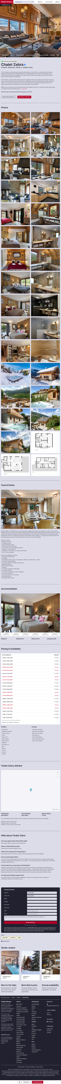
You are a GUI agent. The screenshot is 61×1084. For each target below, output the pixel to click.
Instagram (50, 1021)
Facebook (13, 937)
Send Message (31, 922)
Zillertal (33, 1037)
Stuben (33, 1035)
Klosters (33, 1008)
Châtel (17, 1013)
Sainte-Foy (19, 1049)
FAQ (58, 55)
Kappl (33, 1024)
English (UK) (50, 1028)
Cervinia (34, 1048)
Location (52, 55)
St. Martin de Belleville (21, 1055)
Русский (49, 1030)
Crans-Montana (35, 1004)
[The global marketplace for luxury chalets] (6, 2)
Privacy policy (39, 1067)
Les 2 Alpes (19, 1030)
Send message (38, 1082)
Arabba (33, 1044)
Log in (58, 1)
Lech (33, 1028)
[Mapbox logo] (55, 809)
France (30, 67)
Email (5, 910)
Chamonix (18, 1006)
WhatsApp (5, 937)
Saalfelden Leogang (36, 1029)
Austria (34, 1021)
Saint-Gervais (19, 1047)
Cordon (18, 1015)
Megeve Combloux (21, 1039)
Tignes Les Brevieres (21, 1058)
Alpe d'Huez (19, 1004)
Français (49, 1032)
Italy (33, 1041)
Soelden (34, 1031)
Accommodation (30, 55)
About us (40, 1)
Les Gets (18, 1036)
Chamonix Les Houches (22, 1009)
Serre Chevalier (20, 1053)
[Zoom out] (58, 775)
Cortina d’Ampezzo (36, 1049)
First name (6, 904)
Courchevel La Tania (21, 1024)
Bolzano (33, 1046)
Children (6, 901)
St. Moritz (34, 1013)
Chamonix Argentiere (21, 1008)
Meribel (25, 67)
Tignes (18, 1056)
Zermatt (33, 1019)
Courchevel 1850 (20, 1023)
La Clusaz (18, 1026)
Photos (12, 55)
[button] (31, 790)
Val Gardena (34, 1051)
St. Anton (34, 1033)
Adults (5, 898)
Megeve (18, 1038)
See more (24, 88)
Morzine (18, 1043)
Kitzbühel (34, 1026)
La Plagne (18, 1028)
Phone (5, 913)
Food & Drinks (20, 55)
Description (5, 55)
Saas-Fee (34, 1011)
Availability (26, 1082)
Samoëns (18, 1051)
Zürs (33, 1039)
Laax (33, 1009)
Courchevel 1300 (20, 1017)
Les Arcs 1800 (19, 1034)
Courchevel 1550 (20, 1019)
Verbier (33, 1015)
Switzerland (35, 1001)
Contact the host (25, 97)
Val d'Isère (18, 1060)
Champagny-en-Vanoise (22, 1011)
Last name (6, 907)
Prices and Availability (8, 97)
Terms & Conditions (50, 929)
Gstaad (33, 1006)
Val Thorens (19, 1062)
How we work (49, 1)
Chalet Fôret (26, 977)
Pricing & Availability (42, 55)
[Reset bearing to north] (58, 777)
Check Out (6, 895)
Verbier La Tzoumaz (36, 1017)
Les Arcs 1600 (19, 1032)
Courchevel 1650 (20, 1021)
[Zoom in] (58, 772)
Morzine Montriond (20, 1045)
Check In (6, 892)
